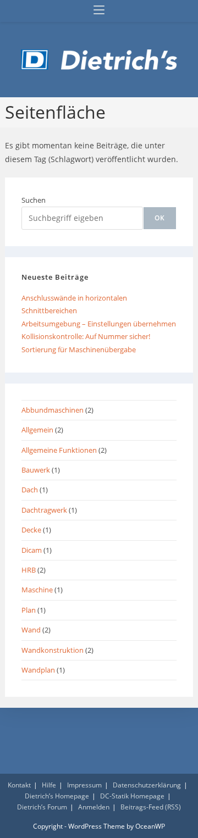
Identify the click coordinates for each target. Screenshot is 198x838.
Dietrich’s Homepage (57, 796)
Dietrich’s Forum (42, 807)
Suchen (33, 200)
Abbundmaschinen (52, 410)
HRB (28, 570)
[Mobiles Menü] (99, 11)
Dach (29, 490)
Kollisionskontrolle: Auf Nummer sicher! (85, 336)
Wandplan (38, 670)
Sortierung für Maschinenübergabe (78, 349)
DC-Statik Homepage (132, 796)
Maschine (37, 590)
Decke (31, 530)
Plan (28, 610)
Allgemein (37, 430)
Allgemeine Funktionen (59, 450)
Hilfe (49, 785)
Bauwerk (35, 470)
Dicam (31, 550)
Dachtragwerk (44, 510)
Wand (31, 630)
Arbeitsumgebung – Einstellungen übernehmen (98, 324)
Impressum (84, 785)
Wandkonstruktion (52, 650)
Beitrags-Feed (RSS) (150, 807)
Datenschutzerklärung (147, 785)
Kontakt (19, 785)
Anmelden (93, 807)
